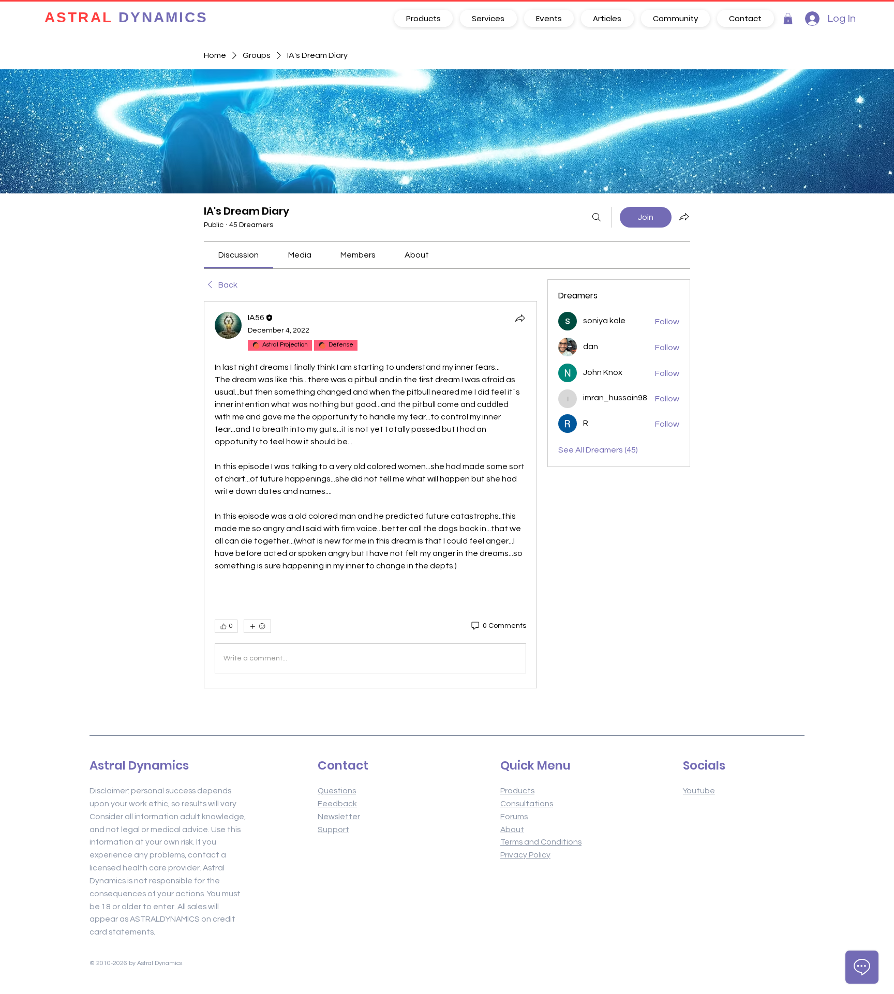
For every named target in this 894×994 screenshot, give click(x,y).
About (512, 829)
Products (517, 791)
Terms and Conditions (541, 842)
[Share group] (684, 216)
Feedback (337, 804)
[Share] (520, 318)
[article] (370, 494)
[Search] (596, 217)
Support (333, 829)
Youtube (699, 791)
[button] (788, 18)
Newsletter (339, 816)
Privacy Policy (525, 855)
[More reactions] (257, 626)
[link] (238, 255)
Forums (514, 816)
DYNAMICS (126, 18)
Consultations (526, 804)
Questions (337, 791)
